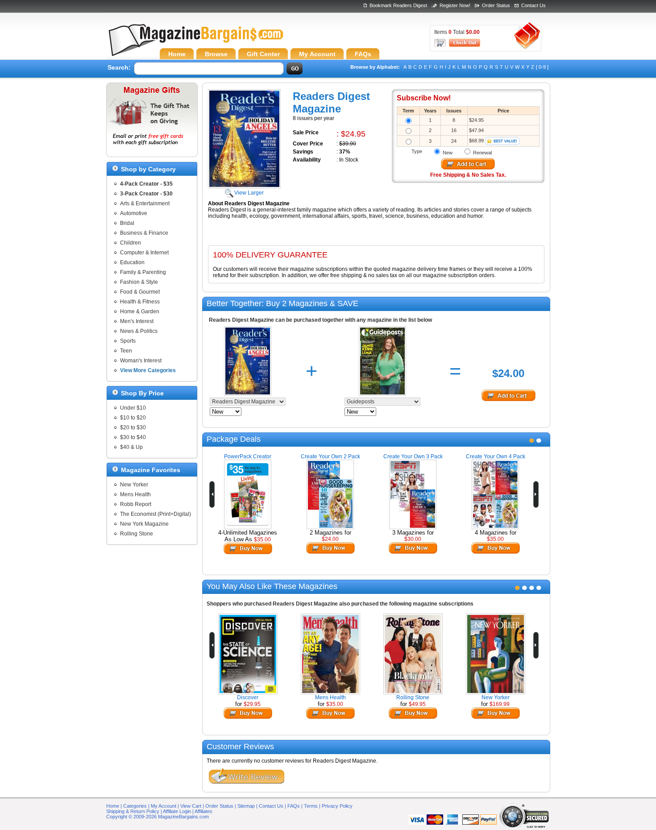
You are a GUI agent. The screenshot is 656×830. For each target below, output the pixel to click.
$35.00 (262, 539)
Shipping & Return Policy (132, 811)
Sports (128, 341)
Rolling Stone (136, 534)
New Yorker (134, 484)
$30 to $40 (133, 437)
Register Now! (455, 5)
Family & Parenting (143, 272)
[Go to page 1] (531, 440)
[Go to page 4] (538, 587)
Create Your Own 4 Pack (495, 456)
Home (112, 806)
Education (132, 262)
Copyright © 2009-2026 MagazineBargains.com (157, 816)
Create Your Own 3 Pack (413, 456)
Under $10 (133, 408)
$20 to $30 (133, 427)
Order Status (496, 5)
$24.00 (330, 539)
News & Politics (139, 331)
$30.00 (412, 539)
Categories (135, 806)
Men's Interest (137, 321)
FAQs (293, 806)
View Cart (190, 806)
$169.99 (500, 704)
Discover (247, 697)
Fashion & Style (139, 282)
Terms (311, 806)
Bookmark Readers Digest (398, 5)
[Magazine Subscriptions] (195, 42)
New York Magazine (144, 524)
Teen (126, 351)
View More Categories (148, 370)
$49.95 (417, 704)
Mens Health (135, 494)
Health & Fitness (140, 302)
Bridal (127, 223)
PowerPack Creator (247, 456)
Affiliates (203, 811)
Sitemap (246, 806)
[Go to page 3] (531, 587)
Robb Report (135, 504)
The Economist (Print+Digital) (155, 514)
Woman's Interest (141, 360)
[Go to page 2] (538, 440)
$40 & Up (131, 447)
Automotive (133, 213)
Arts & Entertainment (145, 203)
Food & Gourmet (140, 292)
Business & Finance (144, 233)
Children (130, 243)
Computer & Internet (144, 252)
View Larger (249, 193)
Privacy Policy (337, 806)
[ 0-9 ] (542, 67)
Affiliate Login (177, 811)
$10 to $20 (133, 418)
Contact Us (533, 5)
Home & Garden (139, 311)
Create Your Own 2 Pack (330, 456)
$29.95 (252, 704)
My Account (163, 806)
